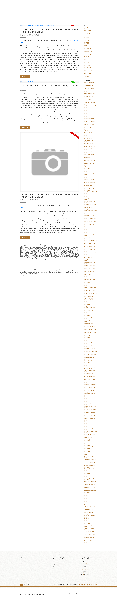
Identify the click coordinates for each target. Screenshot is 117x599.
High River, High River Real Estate (33, 255)
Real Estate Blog (88, 31)
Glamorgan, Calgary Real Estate (65, 253)
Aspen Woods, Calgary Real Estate (29, 244)
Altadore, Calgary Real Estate (66, 243)
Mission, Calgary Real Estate (71, 259)
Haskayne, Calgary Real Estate (43, 254)
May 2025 (86, 62)
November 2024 (88, 71)
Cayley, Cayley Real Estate (90, 146)
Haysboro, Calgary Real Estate (54, 254)
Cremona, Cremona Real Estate (53, 249)
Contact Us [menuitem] (84, 9)
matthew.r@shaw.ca (85, 568)
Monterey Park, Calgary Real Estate (26, 260)
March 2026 (87, 46)
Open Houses (87, 30)
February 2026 (87, 48)
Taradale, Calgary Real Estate (58, 270)
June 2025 (86, 61)
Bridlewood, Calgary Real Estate (32, 246)
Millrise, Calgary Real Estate (61, 259)
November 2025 (88, 53)
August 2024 (87, 76)
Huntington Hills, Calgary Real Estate (72, 255)
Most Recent (87, 37)
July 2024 (86, 78)
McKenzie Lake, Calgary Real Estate (26, 259)
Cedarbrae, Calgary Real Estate (30, 247)
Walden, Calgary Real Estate (35, 272)
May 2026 (86, 43)
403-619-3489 (85, 569)
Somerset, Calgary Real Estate (25, 269)
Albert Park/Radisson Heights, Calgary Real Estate (52, 243)
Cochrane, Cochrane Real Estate (52, 248)
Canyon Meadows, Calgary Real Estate (45, 246)
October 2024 (87, 73)
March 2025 (87, 65)
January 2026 (87, 50)
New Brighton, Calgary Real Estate (72, 260)
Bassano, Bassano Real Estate (73, 244)
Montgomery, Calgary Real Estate (38, 260)
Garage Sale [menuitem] (76, 9)
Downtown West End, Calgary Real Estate (56, 251)
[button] (32, 563)
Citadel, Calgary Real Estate (29, 248)
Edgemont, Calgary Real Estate (68, 251)
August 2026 (87, 39)
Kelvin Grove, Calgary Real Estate (56, 256)
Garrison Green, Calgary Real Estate (41, 253)
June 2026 (86, 42)
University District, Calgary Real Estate (48, 271)
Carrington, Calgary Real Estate (57, 246)
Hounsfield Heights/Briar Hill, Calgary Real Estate (57, 255)
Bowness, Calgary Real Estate (45, 245)
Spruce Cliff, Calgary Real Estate (61, 269)
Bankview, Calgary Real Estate (62, 244)
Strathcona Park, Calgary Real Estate (73, 269)
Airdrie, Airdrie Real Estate (38, 243)
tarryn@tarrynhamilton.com (85, 563)
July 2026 (86, 40)
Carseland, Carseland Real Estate (68, 246)
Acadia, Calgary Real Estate (29, 243)
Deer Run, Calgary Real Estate (52, 250)
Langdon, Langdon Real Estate (52, 257)
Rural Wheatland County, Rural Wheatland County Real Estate (90, 444)
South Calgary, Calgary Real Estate (37, 269)
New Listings (87, 28)
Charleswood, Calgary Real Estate (52, 247)
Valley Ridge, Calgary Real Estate (60, 271)
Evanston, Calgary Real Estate (32, 252)
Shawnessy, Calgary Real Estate (25, 268)
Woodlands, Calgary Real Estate (32, 273)
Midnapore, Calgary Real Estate (51, 259)
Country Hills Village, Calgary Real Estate (30, 249)
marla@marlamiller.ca (85, 572)
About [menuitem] (36, 9)
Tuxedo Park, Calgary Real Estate (35, 271)
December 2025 (88, 51)
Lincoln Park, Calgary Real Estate (73, 257)
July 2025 (86, 59)
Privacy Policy (79, 584)
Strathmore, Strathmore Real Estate (26, 270)
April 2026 (86, 45)
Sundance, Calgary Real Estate (48, 270)
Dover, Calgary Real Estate (29, 251)
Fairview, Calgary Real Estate (53, 252)
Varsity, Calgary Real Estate (71, 271)
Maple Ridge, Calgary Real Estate (36, 258)
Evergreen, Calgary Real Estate (43, 252)
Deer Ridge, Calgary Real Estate (41, 250)
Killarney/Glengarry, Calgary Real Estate (68, 256)
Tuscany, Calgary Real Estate (25, 271)
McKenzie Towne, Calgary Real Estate (39, 259)
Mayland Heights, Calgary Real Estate (72, 258)
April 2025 (86, 64)
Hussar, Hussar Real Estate (24, 256)
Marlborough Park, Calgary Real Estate (49, 258)
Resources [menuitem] (67, 9)
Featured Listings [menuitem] (45, 9)
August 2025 (87, 57)
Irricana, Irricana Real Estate (45, 256)
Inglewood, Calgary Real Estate (35, 256)
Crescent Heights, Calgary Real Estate (65, 249)
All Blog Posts (87, 27)
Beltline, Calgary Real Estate (25, 245)
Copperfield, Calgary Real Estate (63, 248)
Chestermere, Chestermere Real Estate (64, 247)
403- (83, 574)
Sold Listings (87, 33)
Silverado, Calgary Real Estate (59, 268)
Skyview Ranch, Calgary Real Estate (71, 268)
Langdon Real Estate (43, 257)
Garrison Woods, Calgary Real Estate (53, 253)
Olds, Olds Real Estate (89, 379)
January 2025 (87, 68)
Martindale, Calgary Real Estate (61, 258)
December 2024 (88, 70)
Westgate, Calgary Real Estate (57, 272)
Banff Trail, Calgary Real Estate (51, 244)
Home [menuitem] (31, 9)
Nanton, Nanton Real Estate (61, 260)
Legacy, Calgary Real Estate (62, 257)
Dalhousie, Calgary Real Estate (30, 250)
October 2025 (87, 54)
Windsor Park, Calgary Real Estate (68, 272)
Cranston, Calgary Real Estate (42, 249)
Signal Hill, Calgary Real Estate (37, 268)
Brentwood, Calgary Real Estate (66, 245)
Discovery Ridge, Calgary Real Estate (63, 250)
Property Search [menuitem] (57, 9)
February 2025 (87, 67)
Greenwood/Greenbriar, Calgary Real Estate (30, 254)
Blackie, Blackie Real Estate (35, 245)
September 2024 (88, 75)
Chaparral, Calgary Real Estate (41, 247)
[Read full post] (49, 26)
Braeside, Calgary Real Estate (55, 245)
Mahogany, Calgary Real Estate (25, 258)
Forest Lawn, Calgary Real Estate (28, 253)
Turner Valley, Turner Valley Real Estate (70, 270)
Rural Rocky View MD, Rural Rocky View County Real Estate (90, 439)
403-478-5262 (85, 564)
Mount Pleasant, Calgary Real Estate (50, 260)
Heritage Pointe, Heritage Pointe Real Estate (66, 254)
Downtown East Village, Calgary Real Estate (41, 251)
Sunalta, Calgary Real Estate (38, 270)
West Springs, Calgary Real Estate (46, 272)
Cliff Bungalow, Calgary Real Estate (40, 248)
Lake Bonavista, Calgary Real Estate (33, 257)
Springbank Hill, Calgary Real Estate (31, 35)
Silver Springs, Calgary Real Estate (48, 268)
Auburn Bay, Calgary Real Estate (40, 244)
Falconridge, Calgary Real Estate (64, 252)
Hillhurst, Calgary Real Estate (44, 255)
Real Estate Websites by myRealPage (89, 584)
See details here (70, 94)
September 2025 (88, 56)
